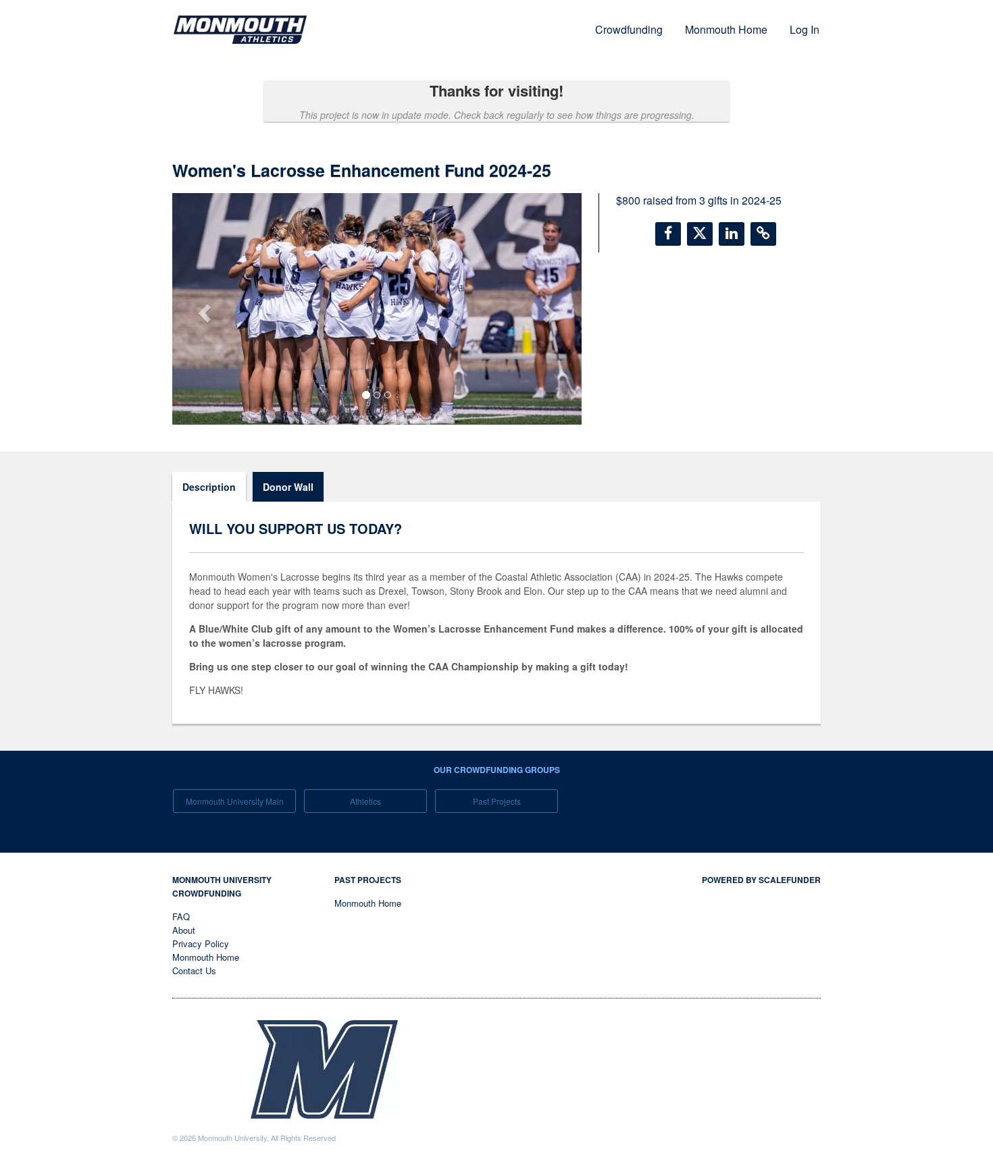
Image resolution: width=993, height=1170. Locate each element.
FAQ (181, 916)
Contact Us (194, 970)
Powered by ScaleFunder (761, 880)
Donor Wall (288, 487)
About (183, 930)
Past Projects (497, 801)
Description (209, 487)
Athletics (365, 801)
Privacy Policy (200, 943)
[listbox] (377, 309)
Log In (804, 29)
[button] (203, 308)
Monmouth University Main (235, 801)
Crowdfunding (629, 29)
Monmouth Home (726, 29)
